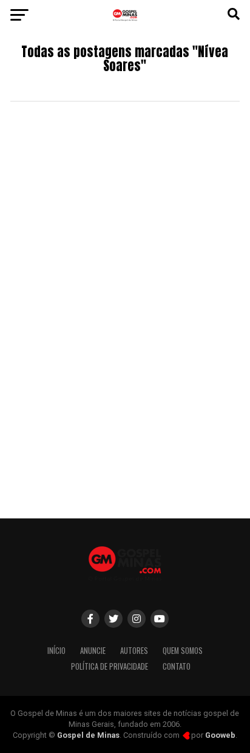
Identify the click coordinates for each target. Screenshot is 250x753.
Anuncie (93, 650)
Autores (134, 650)
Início (56, 650)
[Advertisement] (125, 375)
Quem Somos (183, 650)
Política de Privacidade (109, 666)
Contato (177, 666)
